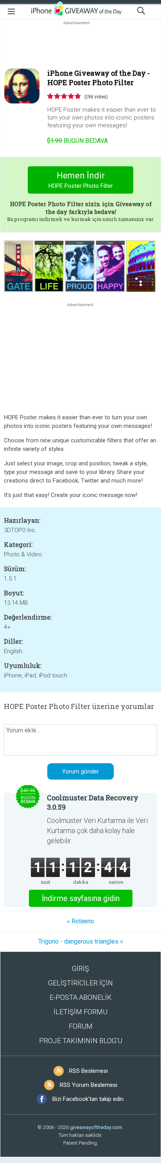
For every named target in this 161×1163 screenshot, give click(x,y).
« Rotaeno (80, 921)
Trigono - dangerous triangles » (80, 941)
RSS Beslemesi (88, 1070)
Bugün (77, 140)
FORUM (81, 1026)
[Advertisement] (80, 45)
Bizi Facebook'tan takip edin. (88, 1098)
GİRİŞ (80, 968)
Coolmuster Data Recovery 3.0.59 (92, 802)
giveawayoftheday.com (96, 1127)
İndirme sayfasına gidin (81, 898)
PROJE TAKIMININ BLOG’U (80, 1041)
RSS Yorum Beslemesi (88, 1084)
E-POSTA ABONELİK (81, 997)
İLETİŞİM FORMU (80, 1012)
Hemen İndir (80, 180)
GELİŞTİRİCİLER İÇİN (80, 983)
